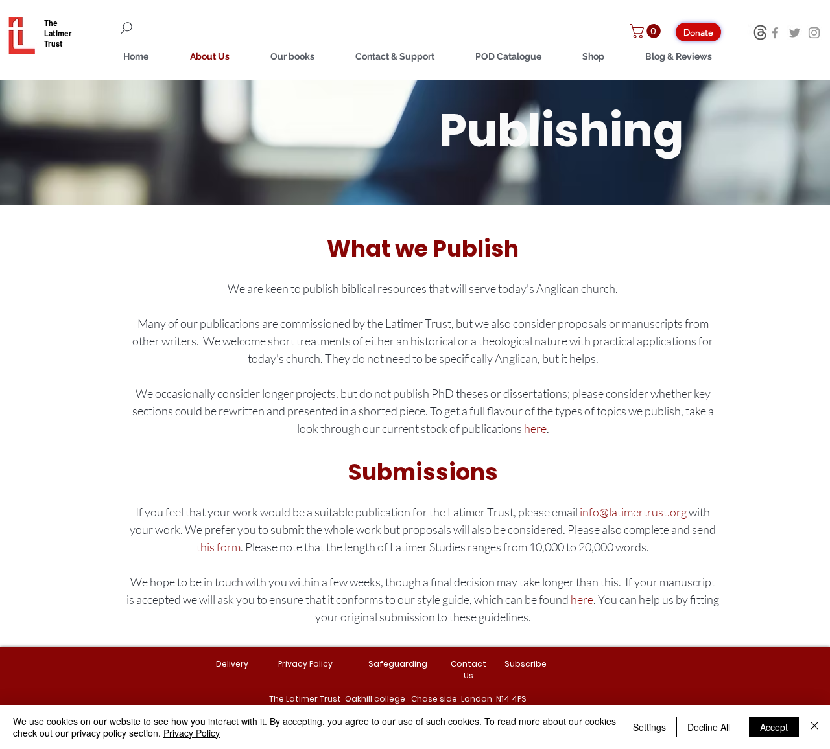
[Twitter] (794, 32)
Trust (53, 43)
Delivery (232, 663)
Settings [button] (649, 726)
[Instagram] (814, 32)
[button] (647, 31)
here (535, 428)
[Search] (201, 27)
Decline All (708, 726)
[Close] (814, 727)
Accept (774, 726)
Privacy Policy (191, 732)
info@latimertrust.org (633, 512)
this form (218, 547)
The (51, 22)
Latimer (58, 33)
